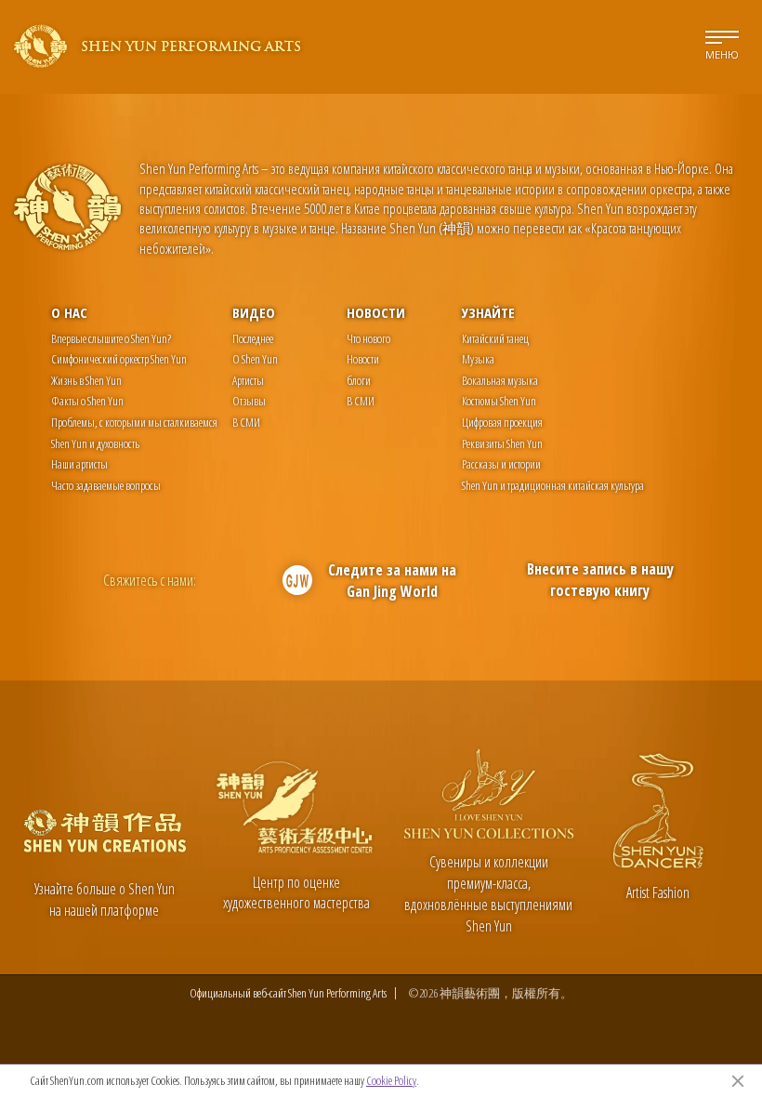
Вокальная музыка (500, 380)
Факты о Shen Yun (87, 400)
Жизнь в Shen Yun (86, 380)
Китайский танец (495, 338)
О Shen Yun (255, 358)
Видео (253, 312)
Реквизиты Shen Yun (502, 443)
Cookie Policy (391, 1080)
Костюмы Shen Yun (499, 400)
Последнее (252, 338)
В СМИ (246, 422)
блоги (359, 380)
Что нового (368, 338)
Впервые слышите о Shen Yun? (111, 338)
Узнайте (488, 312)
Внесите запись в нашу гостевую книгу (600, 580)
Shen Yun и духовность (95, 443)
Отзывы (249, 400)
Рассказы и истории (501, 464)
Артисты (248, 380)
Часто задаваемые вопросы (106, 485)
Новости (376, 312)
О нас (69, 312)
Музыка (478, 358)
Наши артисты (79, 464)
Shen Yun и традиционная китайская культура (553, 485)
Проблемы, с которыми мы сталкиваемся (134, 422)
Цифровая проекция (502, 422)
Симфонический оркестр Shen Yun (119, 358)
